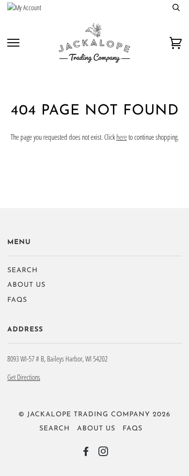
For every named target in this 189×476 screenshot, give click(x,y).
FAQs (17, 300)
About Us (26, 285)
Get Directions (23, 377)
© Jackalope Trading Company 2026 (94, 414)
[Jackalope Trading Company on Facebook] (86, 453)
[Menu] (13, 43)
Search (22, 270)
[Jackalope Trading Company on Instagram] (103, 453)
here (121, 137)
